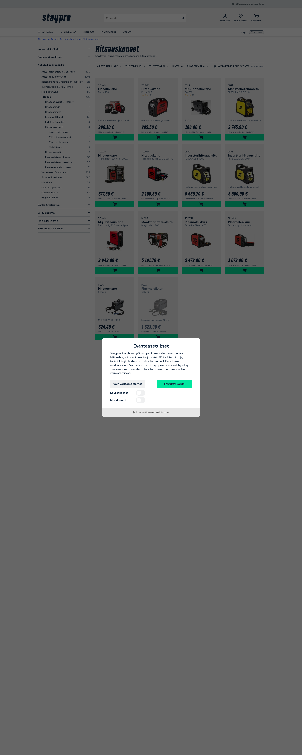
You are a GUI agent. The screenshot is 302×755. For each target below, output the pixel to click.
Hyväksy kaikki (174, 384)
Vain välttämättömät (127, 384)
